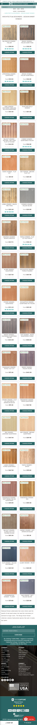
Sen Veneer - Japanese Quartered (9, 433)
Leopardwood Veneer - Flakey (9, 596)
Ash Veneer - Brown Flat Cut (27, 172)
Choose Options (9, 52)
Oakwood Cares (5, 660)
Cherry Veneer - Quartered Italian (27, 139)
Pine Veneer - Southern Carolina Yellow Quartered (9, 108)
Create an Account (23, 650)
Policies (3, 672)
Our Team (3, 658)
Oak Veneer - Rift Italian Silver (27, 596)
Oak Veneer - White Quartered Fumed (27, 335)
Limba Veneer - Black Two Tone (9, 205)
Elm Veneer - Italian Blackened (9, 563)
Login (19, 649)
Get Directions (22, 671)
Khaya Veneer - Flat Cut (9, 172)
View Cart (20, 658)
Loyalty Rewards (5, 654)
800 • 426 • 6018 (18, 9)
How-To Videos (5, 666)
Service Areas (4, 661)
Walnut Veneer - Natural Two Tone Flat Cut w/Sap (9, 140)
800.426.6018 (22, 665)
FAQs (2, 668)
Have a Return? (5, 674)
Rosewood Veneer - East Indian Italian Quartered (9, 499)
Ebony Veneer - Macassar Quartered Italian (9, 336)
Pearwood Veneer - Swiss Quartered (27, 400)
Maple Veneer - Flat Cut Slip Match (27, 237)
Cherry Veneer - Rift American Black (27, 531)
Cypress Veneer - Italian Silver (27, 205)
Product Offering (5, 656)
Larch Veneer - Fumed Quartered (9, 465)
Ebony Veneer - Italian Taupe (27, 368)
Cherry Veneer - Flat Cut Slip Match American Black (9, 401)
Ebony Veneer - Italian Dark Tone (27, 42)
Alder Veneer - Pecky (27, 563)
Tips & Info (4, 665)
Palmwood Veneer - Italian (9, 42)
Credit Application (23, 652)
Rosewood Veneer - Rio (27, 498)
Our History (4, 649)
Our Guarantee (5, 650)
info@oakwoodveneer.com (24, 666)
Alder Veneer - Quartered (9, 270)
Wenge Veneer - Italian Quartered (27, 74)
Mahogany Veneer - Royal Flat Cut (9, 368)
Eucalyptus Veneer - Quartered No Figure (27, 302)
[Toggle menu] (2, 4)
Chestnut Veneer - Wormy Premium (9, 237)
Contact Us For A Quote (24, 673)
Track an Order (22, 654)
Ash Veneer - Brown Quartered (27, 433)
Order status (21, 656)
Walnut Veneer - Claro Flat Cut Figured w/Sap (9, 532)
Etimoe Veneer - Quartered (9, 302)
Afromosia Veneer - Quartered (9, 74)
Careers (3, 652)
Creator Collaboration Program (26, 674)
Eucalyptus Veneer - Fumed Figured (27, 270)
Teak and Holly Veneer (27, 107)
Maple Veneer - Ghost (27, 465)
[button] (27, 723)
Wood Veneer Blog (6, 670)
